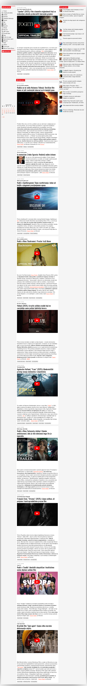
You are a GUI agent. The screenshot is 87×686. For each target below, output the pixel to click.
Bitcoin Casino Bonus (9, 48)
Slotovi (5, 44)
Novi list (6, 29)
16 (14, 110)
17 (2, 111)
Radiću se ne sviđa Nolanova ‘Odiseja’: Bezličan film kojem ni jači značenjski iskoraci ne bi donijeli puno (35, 89)
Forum (5, 11)
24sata (5, 27)
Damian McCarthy (21, 361)
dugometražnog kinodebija (37, 287)
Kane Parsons (32, 297)
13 (8, 110)
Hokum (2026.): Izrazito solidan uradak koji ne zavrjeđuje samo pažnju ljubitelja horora (34, 307)
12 (6, 110)
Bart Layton (19, 490)
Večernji (5, 16)
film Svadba (25, 618)
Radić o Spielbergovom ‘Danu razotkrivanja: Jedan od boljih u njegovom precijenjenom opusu (36, 184)
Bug (5, 35)
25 (4, 113)
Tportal (5, 20)
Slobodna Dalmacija (8, 18)
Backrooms (19, 297)
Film (43, 51)
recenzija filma (26, 73)
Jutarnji (5, 14)
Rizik (5, 42)
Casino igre (6, 46)
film (18, 220)
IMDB (28, 359)
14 (10, 110)
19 (6, 111)
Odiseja (25, 146)
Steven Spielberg (33, 233)
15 (12, 110)
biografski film (29, 423)
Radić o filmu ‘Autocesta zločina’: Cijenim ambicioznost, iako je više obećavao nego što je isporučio (34, 433)
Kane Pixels (34, 275)
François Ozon (26, 559)
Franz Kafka (41, 423)
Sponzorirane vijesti (8, 39)
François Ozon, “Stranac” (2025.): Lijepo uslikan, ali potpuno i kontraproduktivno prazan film (36, 500)
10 (2, 110)
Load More (72, 116)
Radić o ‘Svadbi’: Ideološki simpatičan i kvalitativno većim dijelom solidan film (35, 568)
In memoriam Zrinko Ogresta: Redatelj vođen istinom (36, 154)
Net (4, 22)
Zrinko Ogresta (26, 174)
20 (8, 111)
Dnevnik (6, 26)
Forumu (42, 144)
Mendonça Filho (26, 681)
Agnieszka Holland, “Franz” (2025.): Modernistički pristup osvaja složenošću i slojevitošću (35, 370)
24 (2, 113)
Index (5, 24)
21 (10, 111)
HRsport (6, 41)
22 (12, 111)
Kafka (49, 405)
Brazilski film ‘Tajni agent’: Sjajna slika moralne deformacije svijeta (34, 627)
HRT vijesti (6, 31)
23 (14, 111)
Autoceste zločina (38, 471)
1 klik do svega (7, 37)
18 (4, 111)
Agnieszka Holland (21, 423)
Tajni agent (20, 667)
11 (4, 110)
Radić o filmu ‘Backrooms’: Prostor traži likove (34, 241)
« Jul (3, 117)
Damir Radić (50, 70)
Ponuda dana (7, 33)
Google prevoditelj (8, 13)
